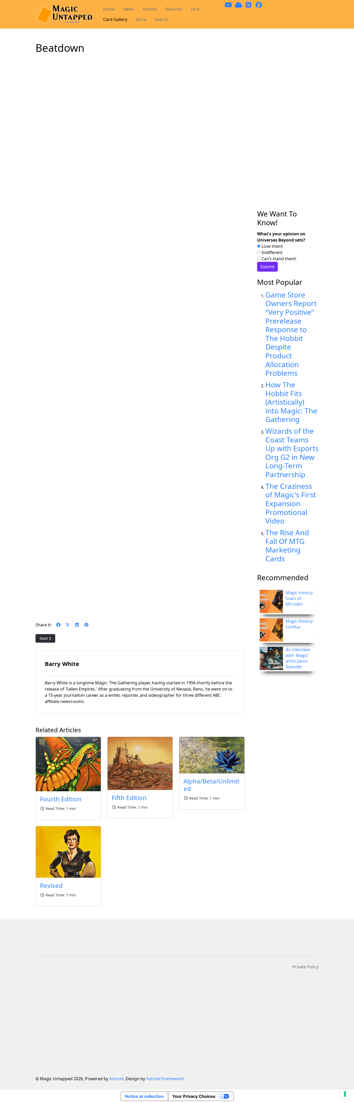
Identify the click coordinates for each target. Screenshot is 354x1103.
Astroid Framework (165, 1079)
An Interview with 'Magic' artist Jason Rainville (298, 658)
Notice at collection (144, 1096)
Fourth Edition (61, 799)
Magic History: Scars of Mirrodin (299, 598)
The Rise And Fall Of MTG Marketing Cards (287, 545)
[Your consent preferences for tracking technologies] (345, 1094)
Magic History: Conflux (299, 624)
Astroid (116, 1079)
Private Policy (305, 967)
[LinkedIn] (77, 625)
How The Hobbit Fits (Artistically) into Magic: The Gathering (291, 402)
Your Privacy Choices (193, 1096)
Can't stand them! (278, 259)
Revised (51, 885)
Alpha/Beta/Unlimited (211, 785)
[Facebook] (58, 625)
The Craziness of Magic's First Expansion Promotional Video (290, 503)
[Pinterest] (86, 625)
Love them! (271, 246)
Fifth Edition (129, 797)
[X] (67, 625)
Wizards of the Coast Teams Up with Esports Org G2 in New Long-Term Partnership (291, 452)
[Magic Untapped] (64, 14)
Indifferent (271, 252)
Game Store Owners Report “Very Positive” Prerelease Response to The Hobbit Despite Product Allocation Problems (291, 334)
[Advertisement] (287, 125)
